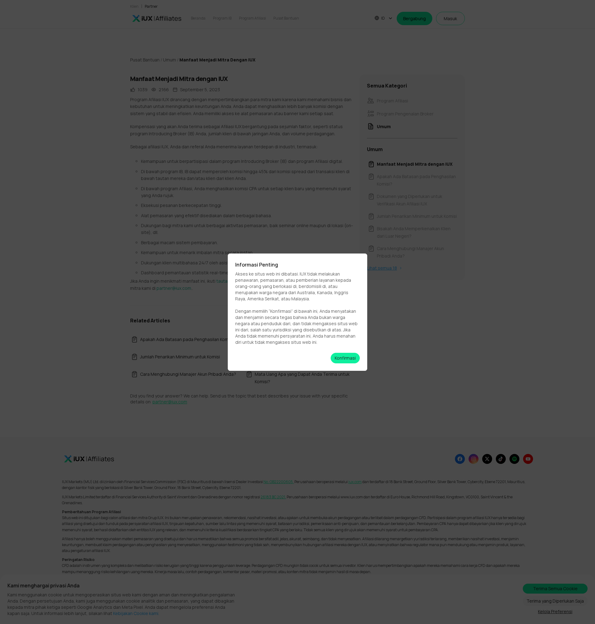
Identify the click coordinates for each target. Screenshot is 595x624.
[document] (297, 312)
